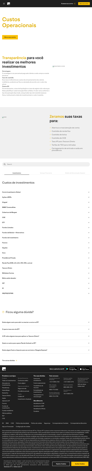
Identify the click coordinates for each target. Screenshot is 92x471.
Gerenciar (7, 466)
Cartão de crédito (23, 380)
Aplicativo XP (6, 401)
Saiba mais (17, 466)
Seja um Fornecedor (8, 426)
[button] (46, 322)
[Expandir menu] (3, 4)
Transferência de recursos (38, 386)
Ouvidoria (36, 411)
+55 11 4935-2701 (68, 393)
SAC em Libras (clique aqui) (82, 385)
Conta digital (21, 383)
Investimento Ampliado (24, 399)
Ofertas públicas (7, 413)
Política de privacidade (22, 423)
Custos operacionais (39, 383)
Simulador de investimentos (6, 384)
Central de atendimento (37, 379)
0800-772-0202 (53, 389)
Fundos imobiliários (7, 410)
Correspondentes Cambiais (60, 423)
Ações (4, 398)
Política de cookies (36, 423)
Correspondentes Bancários (78, 423)
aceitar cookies (80, 464)
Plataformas (5, 387)
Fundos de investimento (6, 407)
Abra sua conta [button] (84, 3)
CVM (12, 423)
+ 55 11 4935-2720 (54, 382)
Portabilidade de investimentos (38, 391)
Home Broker (6, 390)
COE (3, 418)
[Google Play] (71, 369)
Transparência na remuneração (38, 395)
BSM (7, 423)
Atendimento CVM (39, 403)
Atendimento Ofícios (39, 408)
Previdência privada (23, 391)
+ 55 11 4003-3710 (69, 382)
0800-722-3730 (53, 396)
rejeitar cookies (61, 464)
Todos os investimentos (9, 380)
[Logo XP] (4, 369)
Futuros (4, 403)
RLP (3, 416)
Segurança (47, 423)
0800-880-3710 (68, 387)
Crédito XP (21, 396)
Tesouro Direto (6, 395)
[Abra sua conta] (10, 35)
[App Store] (84, 369)
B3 (3, 423)
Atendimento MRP (39, 406)
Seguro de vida (22, 388)
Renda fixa (5, 393)
